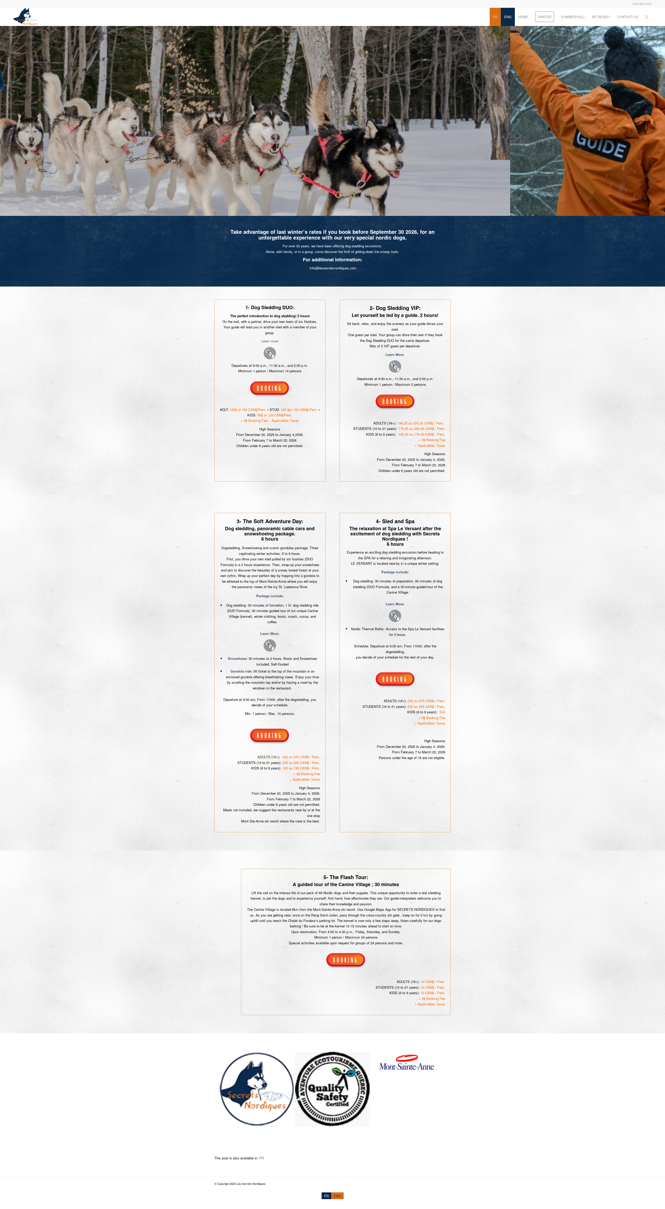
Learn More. (395, 354)
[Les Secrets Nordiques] (26, 17)
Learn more (269, 340)
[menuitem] (495, 17)
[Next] (660, 121)
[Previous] (4, 121)
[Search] (647, 17)
